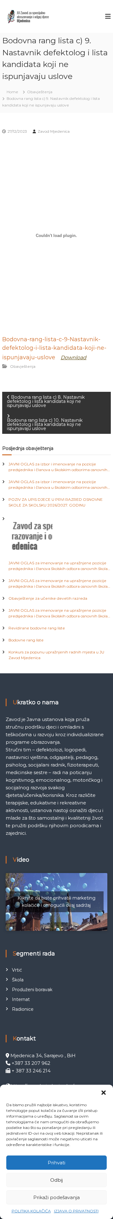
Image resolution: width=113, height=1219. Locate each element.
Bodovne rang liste (26, 640)
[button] (103, 1092)
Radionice (23, 1009)
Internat (21, 999)
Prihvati (56, 1163)
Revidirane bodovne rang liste (36, 628)
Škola (18, 980)
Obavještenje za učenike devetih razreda (47, 598)
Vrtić (17, 970)
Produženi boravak (32, 989)
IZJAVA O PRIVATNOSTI (76, 1211)
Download (73, 358)
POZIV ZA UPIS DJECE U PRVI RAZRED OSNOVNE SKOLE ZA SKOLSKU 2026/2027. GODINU (55, 502)
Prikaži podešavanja (56, 1197)
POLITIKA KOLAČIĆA (31, 1211)
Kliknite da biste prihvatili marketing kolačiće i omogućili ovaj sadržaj (56, 901)
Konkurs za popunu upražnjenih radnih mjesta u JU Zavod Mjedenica (56, 655)
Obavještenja (39, 91)
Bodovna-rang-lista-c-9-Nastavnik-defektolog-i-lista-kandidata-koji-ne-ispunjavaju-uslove (54, 348)
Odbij (56, 1180)
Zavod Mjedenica (54, 131)
